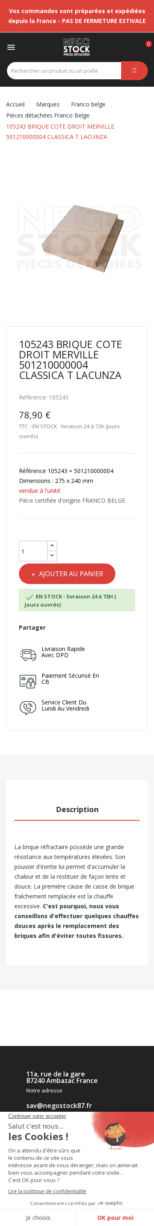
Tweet (70, 627)
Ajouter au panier (71, 573)
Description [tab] (77, 809)
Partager (56, 627)
